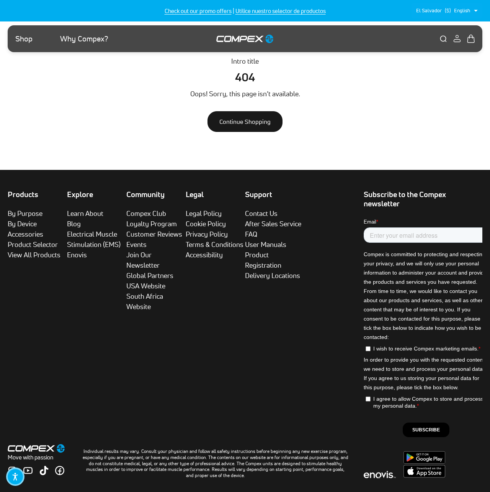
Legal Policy (204, 213)
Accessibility (204, 254)
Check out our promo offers (198, 11)
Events (136, 244)
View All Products (34, 254)
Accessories (25, 234)
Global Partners (149, 275)
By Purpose (25, 213)
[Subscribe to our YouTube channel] (28, 470)
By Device (22, 223)
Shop (24, 38)
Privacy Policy (207, 234)
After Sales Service (273, 223)
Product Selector (33, 244)
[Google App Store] (424, 461)
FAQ (251, 234)
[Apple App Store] (424, 475)
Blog (74, 223)
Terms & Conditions (214, 244)
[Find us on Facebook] (59, 470)
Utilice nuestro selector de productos (280, 11)
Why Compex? (84, 38)
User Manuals (265, 244)
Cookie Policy (206, 223)
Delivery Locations (272, 275)
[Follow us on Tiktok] (44, 470)
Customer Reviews (154, 234)
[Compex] (245, 38)
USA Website (145, 285)
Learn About (85, 213)
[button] (15, 476)
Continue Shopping (245, 121)
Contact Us (261, 213)
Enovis (77, 254)
